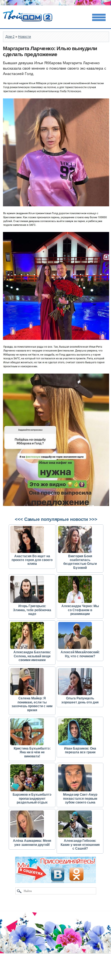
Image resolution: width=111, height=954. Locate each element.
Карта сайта (15, 951)
